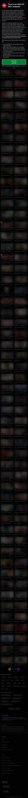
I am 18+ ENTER (14, 62)
